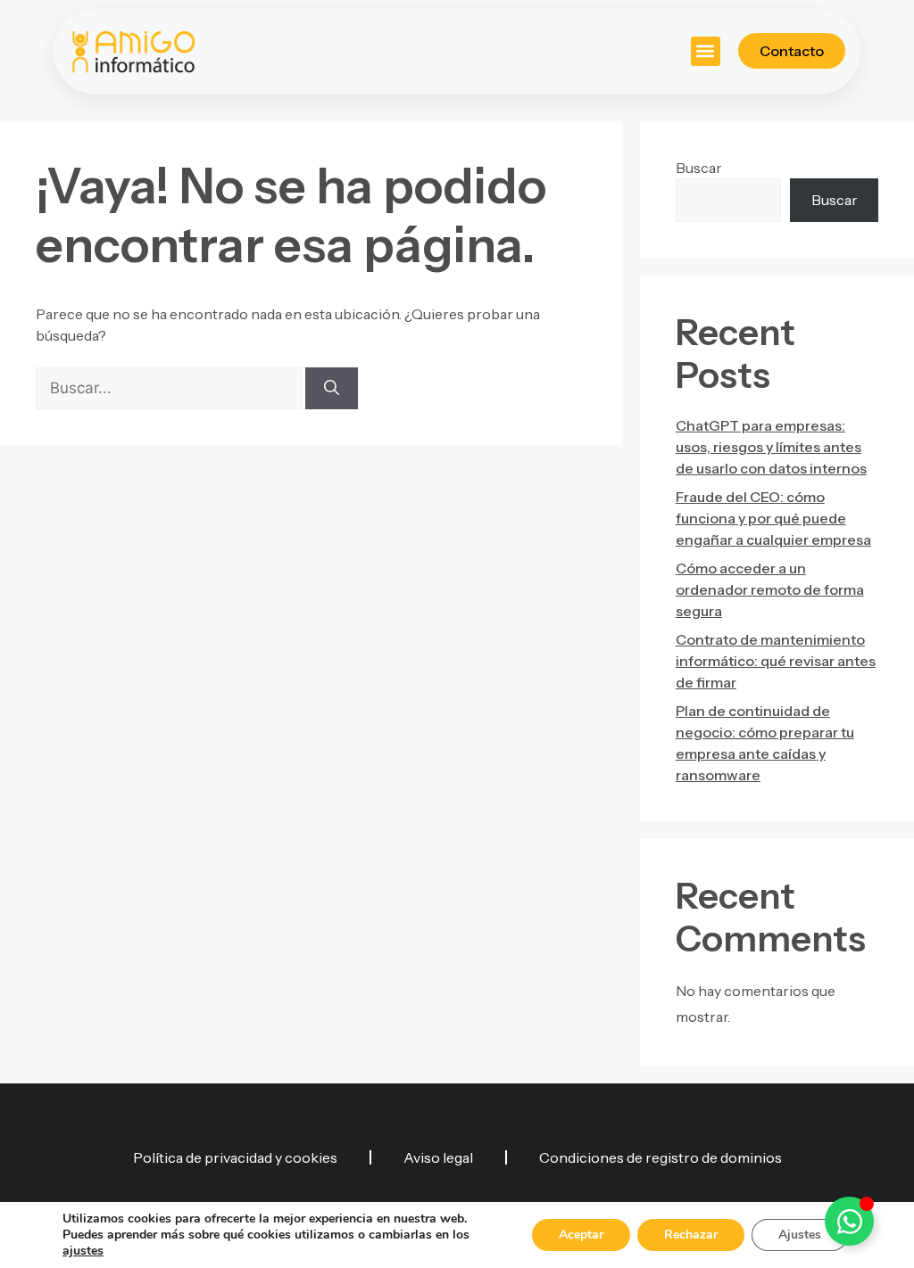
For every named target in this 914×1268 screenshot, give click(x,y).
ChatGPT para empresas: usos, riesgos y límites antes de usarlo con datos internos (771, 446)
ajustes (83, 1251)
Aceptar (581, 1234)
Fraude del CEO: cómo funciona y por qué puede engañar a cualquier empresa (773, 518)
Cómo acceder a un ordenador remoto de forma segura (770, 589)
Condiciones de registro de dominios (660, 1157)
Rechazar (691, 1234)
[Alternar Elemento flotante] (849, 1221)
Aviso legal (438, 1157)
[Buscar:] (170, 388)
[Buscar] (331, 388)
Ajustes (799, 1234)
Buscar (699, 168)
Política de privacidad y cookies (235, 1157)
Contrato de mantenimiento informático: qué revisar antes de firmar (776, 660)
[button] (705, 51)
